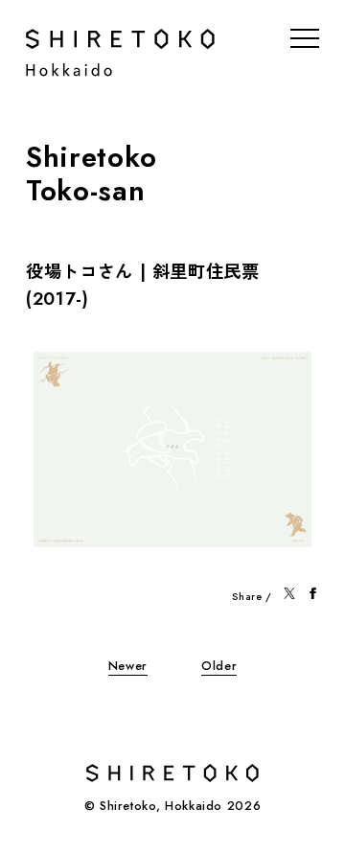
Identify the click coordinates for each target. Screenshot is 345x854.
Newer (128, 666)
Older (219, 666)
